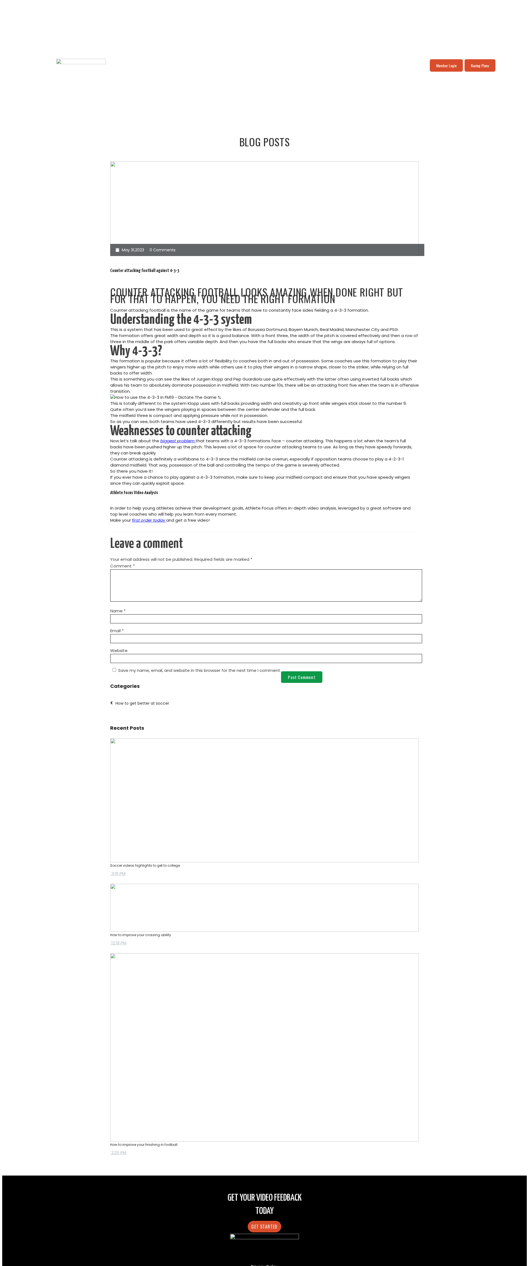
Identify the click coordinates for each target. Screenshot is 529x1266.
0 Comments (163, 250)
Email (117, 631)
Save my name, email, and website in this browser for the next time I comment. (199, 670)
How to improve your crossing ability (140, 935)
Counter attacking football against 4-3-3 (144, 270)
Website (119, 650)
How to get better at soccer (142, 703)
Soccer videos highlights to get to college (145, 865)
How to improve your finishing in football (143, 1144)
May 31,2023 (133, 250)
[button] (264, 1226)
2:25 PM (118, 1152)
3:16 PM (117, 873)
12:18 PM (118, 943)
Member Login (446, 65)
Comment (122, 566)
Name (118, 611)
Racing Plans (480, 65)
